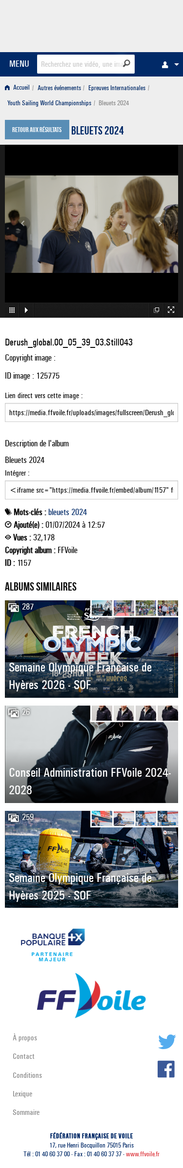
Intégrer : (17, 473)
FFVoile (132, 24)
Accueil (21, 88)
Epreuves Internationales (116, 88)
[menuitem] (168, 64)
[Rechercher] (126, 63)
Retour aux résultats (36, 130)
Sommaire (26, 1112)
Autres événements (59, 88)
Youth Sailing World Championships (49, 103)
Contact (24, 1056)
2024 (79, 512)
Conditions (27, 1075)
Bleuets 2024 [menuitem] (114, 103)
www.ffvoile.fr (143, 1154)
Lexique (22, 1093)
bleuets (58, 512)
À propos (25, 1037)
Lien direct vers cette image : (44, 395)
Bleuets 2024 (97, 132)
